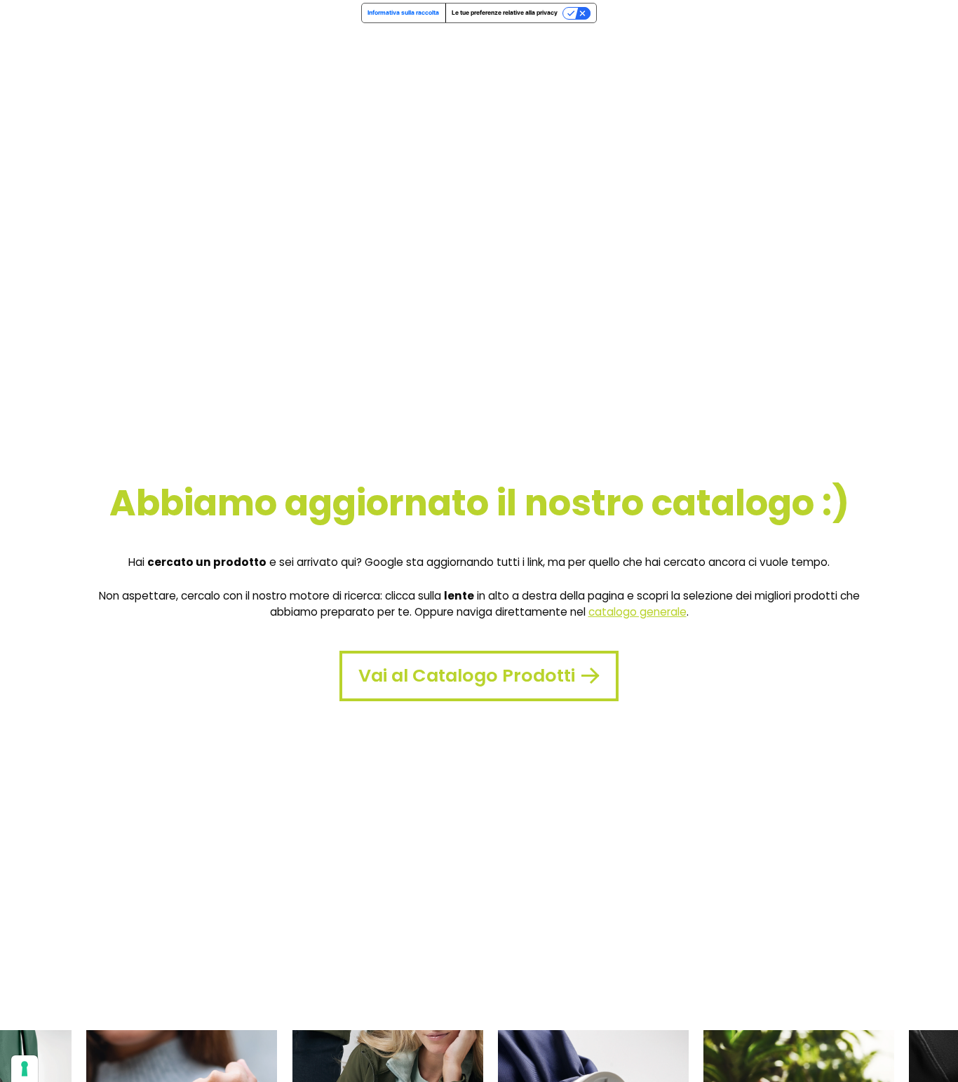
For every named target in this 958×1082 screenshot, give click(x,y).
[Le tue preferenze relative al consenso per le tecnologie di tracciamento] (24, 1068)
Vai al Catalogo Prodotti (466, 675)
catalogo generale (637, 611)
